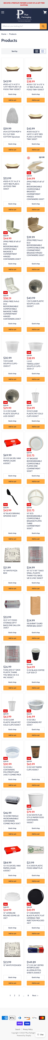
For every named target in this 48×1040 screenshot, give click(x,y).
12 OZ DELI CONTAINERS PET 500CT (34, 722)
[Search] (43, 26)
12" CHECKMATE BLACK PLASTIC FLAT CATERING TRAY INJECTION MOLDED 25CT (35, 918)
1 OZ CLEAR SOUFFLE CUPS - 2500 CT (10, 363)
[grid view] (37, 51)
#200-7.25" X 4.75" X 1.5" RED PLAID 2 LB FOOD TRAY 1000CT (35, 87)
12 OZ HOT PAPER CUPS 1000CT (34, 768)
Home (3, 34)
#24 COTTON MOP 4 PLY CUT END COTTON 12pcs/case (12, 134)
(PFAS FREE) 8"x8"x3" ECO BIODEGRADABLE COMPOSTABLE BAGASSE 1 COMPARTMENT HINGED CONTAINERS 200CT (35, 190)
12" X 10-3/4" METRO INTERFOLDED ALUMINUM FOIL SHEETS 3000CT (35, 969)
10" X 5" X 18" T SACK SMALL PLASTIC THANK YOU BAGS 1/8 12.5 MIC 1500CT (35, 574)
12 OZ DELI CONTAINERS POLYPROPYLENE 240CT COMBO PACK (12, 771)
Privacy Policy (28, 1029)
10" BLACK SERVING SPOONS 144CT (11, 514)
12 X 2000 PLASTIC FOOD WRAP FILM (35, 867)
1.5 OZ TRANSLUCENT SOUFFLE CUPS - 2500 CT (34, 365)
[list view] (43, 51)
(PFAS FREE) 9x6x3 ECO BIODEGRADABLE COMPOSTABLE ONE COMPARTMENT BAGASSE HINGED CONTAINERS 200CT (35, 247)
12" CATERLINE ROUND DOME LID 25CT (11, 915)
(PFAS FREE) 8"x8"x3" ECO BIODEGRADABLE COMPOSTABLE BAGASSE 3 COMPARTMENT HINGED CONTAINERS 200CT (12, 250)
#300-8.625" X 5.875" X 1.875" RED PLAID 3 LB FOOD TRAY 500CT (35, 135)
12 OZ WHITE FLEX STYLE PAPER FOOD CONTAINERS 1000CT (35, 819)
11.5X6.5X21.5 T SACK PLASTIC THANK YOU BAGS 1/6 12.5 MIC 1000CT (11, 674)
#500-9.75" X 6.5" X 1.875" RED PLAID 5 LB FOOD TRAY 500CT (11, 185)
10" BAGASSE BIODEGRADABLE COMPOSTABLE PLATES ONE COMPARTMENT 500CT (34, 464)
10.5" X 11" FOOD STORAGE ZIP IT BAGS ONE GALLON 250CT (11, 624)
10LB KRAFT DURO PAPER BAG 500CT (34, 624)
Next (34, 995)
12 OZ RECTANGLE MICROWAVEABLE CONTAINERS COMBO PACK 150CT (11, 820)
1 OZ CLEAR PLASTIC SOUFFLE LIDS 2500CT (35, 303)
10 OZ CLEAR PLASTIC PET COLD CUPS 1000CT (35, 413)
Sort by (14, 51)
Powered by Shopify (24, 1035)
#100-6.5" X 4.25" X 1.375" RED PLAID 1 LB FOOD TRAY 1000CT (12, 87)
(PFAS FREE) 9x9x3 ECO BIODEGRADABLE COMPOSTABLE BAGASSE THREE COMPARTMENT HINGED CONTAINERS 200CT (12, 310)
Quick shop (12, 94)
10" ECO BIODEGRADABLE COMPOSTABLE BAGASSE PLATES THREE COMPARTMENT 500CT (34, 521)
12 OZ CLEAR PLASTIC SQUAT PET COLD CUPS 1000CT (12, 722)
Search (17, 1029)
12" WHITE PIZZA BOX (12, 965)
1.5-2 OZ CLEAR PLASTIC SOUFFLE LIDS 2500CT (11, 413)
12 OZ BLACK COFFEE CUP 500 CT (35, 671)
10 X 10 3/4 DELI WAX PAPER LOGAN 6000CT (12, 460)
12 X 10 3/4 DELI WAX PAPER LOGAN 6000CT (12, 868)
